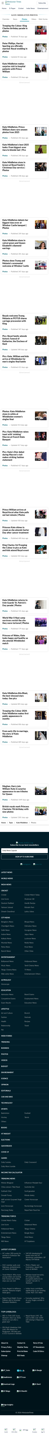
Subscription (6, 1358)
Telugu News (5, 1244)
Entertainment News (8, 1240)
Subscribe (42, 3)
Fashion (4, 1024)
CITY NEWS (5, 924)
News (15, 19)
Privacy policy (6, 1354)
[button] (2, 3)
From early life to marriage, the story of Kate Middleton (15, 734)
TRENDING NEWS (8, 1185)
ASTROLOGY (6, 987)
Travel (26, 1032)
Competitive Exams (8, 1005)
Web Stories (43, 19)
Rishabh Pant (29, 914)
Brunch (27, 1020)
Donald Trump (6, 1202)
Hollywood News (30, 968)
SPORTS (4, 1116)
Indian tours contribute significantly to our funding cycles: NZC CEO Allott (35, 1297)
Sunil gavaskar (29, 1198)
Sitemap (4, 1362)
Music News (5, 972)
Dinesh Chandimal (8, 918)
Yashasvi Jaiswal (7, 914)
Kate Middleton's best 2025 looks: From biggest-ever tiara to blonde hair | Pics (15, 147)
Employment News (31, 1005)
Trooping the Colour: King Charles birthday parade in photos (14, 28)
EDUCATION (6, 997)
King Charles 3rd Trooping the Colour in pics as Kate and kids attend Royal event (15, 548)
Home (4, 8)
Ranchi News (6, 958)
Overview (5, 19)
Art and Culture (6, 1020)
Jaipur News (29, 941)
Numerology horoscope (33, 1213)
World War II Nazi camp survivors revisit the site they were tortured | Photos (15, 620)
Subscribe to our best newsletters (24, 852)
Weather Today (22, 1354)
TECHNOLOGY (6, 1110)
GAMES (4, 1165)
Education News (30, 1010)
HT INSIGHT (5, 1140)
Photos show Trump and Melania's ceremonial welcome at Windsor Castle (15, 263)
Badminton (5, 1120)
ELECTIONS (5, 1147)
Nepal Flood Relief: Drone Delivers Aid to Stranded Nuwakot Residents (11, 1307)
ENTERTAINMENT (8, 964)
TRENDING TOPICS (8, 1223)
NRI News (5, 1248)
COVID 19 (5, 1159)
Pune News (28, 954)
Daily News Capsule (9, 857)
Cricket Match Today (32, 902)
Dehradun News (30, 933)
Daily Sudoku (6, 1169)
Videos (33, 19)
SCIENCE (4, 1085)
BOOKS (4, 1134)
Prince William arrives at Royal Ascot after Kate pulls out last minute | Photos (15, 512)
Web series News (7, 981)
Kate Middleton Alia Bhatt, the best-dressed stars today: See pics (15, 696)
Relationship (5, 1032)
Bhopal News (29, 929)
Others (3, 1128)
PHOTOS (4, 1061)
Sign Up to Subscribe (24, 864)
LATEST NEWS (6, 879)
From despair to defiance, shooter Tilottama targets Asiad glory (11, 1297)
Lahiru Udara (29, 918)
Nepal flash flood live (32, 1217)
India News (30, 8)
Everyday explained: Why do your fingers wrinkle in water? (35, 1307)
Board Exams (29, 1001)
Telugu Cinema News (8, 976)
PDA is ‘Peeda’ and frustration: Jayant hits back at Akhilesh (34, 1274)
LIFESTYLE (5, 1016)
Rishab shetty (29, 1202)
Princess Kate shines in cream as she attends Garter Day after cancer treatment (15, 530)
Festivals (27, 1024)
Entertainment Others (32, 981)
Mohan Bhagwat (7, 1190)
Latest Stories (8, 1256)
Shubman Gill (29, 906)
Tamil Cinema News (31, 972)
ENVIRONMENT (7, 1079)
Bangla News (29, 1240)
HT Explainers (29, 1248)
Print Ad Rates (22, 1358)
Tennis (26, 1124)
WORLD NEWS (7, 885)
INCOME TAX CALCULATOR (11, 1179)
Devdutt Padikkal (7, 910)
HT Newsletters (38, 1354)
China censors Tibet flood (10, 1194)
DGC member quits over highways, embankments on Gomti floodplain (11, 1274)
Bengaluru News (7, 929)
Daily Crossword (30, 1169)
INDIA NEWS (6, 891)
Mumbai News (6, 950)
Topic (11, 823)
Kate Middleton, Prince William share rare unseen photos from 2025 (14, 130)
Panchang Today (7, 1217)
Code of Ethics (38, 1358)
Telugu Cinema (29, 1236)
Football (27, 1120)
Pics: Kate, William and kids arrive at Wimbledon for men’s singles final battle (15, 359)
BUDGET (4, 1073)
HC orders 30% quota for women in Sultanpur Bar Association (11, 1262)
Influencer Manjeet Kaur (33, 1190)
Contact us (21, 1350)
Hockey (4, 1124)
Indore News (6, 941)
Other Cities (28, 958)
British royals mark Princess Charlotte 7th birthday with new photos (15, 809)
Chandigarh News (7, 933)
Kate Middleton (22, 823)
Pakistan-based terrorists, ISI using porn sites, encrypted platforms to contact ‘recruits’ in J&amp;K (35, 1286)
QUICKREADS (6, 1153)
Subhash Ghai (6, 1198)
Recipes (27, 1028)
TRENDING (5, 1049)
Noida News (29, 950)
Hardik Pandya (29, 910)
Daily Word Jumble (8, 1173)
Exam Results (6, 1010)
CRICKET (4, 897)
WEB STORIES (6, 1043)
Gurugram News (30, 937)
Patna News (5, 954)
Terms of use (38, 1350)
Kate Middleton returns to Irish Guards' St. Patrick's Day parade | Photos (14, 603)
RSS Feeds (21, 1362)
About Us (4, 1350)
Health (3, 1028)
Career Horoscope (31, 1206)
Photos (24, 19)
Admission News (7, 1001)
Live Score (5, 906)
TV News (27, 976)
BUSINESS (5, 1055)
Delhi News (5, 937)
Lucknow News (30, 945)
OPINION (4, 1091)
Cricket (21, 8)
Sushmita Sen (29, 1194)
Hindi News (28, 1244)
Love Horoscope (7, 1213)
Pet (2, 1037)
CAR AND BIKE (7, 1104)
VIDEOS (4, 1067)
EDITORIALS (6, 1097)
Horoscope (5, 991)
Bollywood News (7, 968)
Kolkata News (6, 945)
